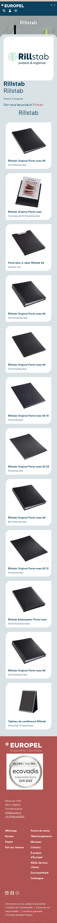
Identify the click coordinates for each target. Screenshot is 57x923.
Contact (36, 847)
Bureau (9, 836)
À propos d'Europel (36, 855)
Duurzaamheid (39, 872)
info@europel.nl (13, 812)
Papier (9, 842)
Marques (36, 842)
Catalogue (37, 878)
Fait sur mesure (14, 847)
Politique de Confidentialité (19, 907)
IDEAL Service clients (39, 865)
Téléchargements (41, 836)
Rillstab (23, 105)
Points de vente (40, 830)
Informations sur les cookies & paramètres (25, 904)
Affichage (11, 830)
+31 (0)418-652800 (14, 816)
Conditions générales (32, 911)
